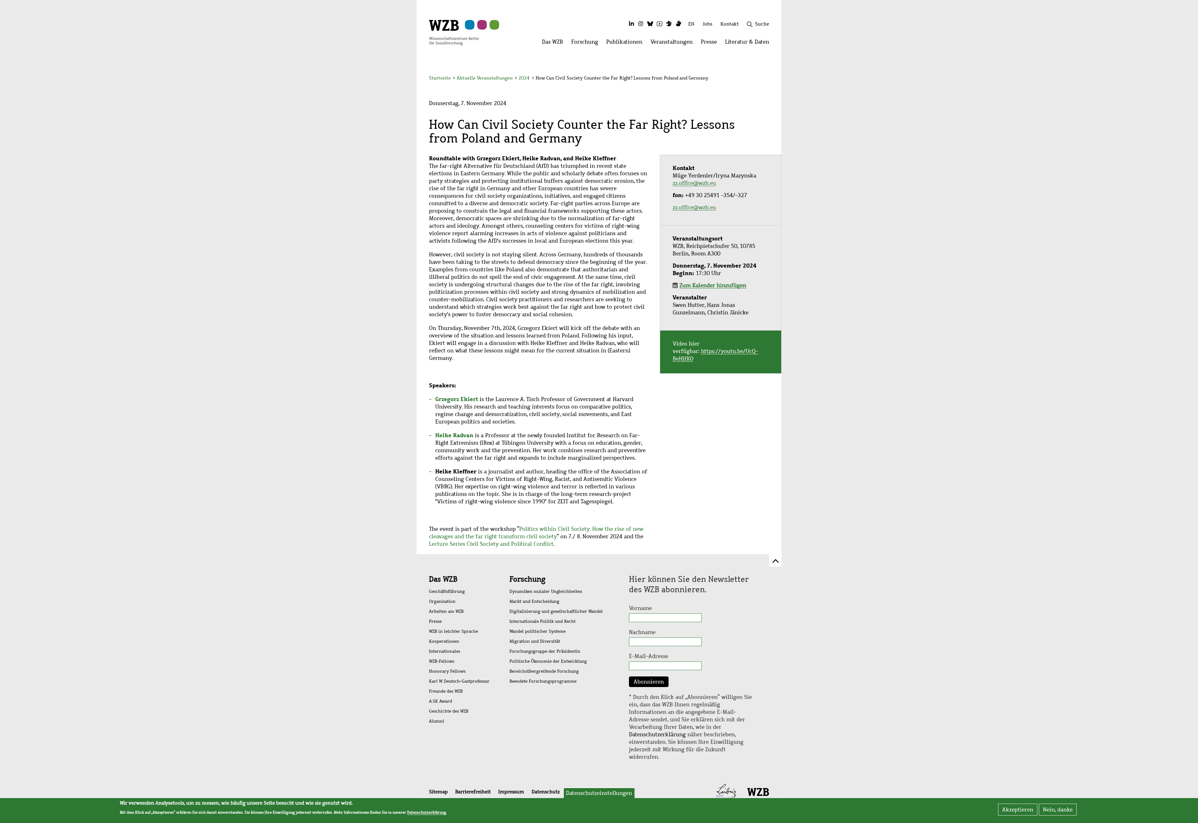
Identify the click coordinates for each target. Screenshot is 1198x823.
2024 (524, 78)
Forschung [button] (586, 43)
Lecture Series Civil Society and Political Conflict (491, 544)
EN (691, 24)
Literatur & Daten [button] (749, 43)
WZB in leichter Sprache (453, 631)
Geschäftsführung (447, 591)
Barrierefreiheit (473, 791)
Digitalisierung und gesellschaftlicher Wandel (556, 611)
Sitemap (438, 791)
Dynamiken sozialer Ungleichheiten (545, 591)
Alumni (436, 721)
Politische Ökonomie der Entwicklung (548, 661)
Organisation (442, 601)
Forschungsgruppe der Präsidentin (544, 651)
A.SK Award (440, 701)
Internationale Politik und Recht (542, 621)
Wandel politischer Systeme (537, 631)
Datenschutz (546, 791)
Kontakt (729, 24)
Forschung (527, 579)
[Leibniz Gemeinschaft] (726, 791)
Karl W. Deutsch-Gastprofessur (459, 681)
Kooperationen (444, 641)
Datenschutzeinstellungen (599, 793)
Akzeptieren (1017, 809)
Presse (435, 621)
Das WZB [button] (554, 43)
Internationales (444, 651)
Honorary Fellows (447, 671)
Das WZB (443, 579)
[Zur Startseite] (454, 32)
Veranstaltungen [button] (673, 43)
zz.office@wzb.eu (694, 183)
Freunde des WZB (446, 691)
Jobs (707, 24)
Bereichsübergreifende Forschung (544, 671)
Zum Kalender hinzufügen (712, 285)
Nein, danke (1058, 809)
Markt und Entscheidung (534, 601)
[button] (770, 78)
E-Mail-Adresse (648, 656)
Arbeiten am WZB (446, 611)
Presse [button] (711, 43)
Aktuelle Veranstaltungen (485, 78)
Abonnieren (649, 681)
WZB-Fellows (441, 661)
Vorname (640, 608)
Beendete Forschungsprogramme (543, 681)
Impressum (511, 791)
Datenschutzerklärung (657, 734)
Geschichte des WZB (448, 711)
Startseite (440, 78)
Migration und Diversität (534, 641)
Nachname (642, 632)
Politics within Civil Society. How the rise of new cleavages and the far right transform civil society (536, 532)
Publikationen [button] (626, 43)
